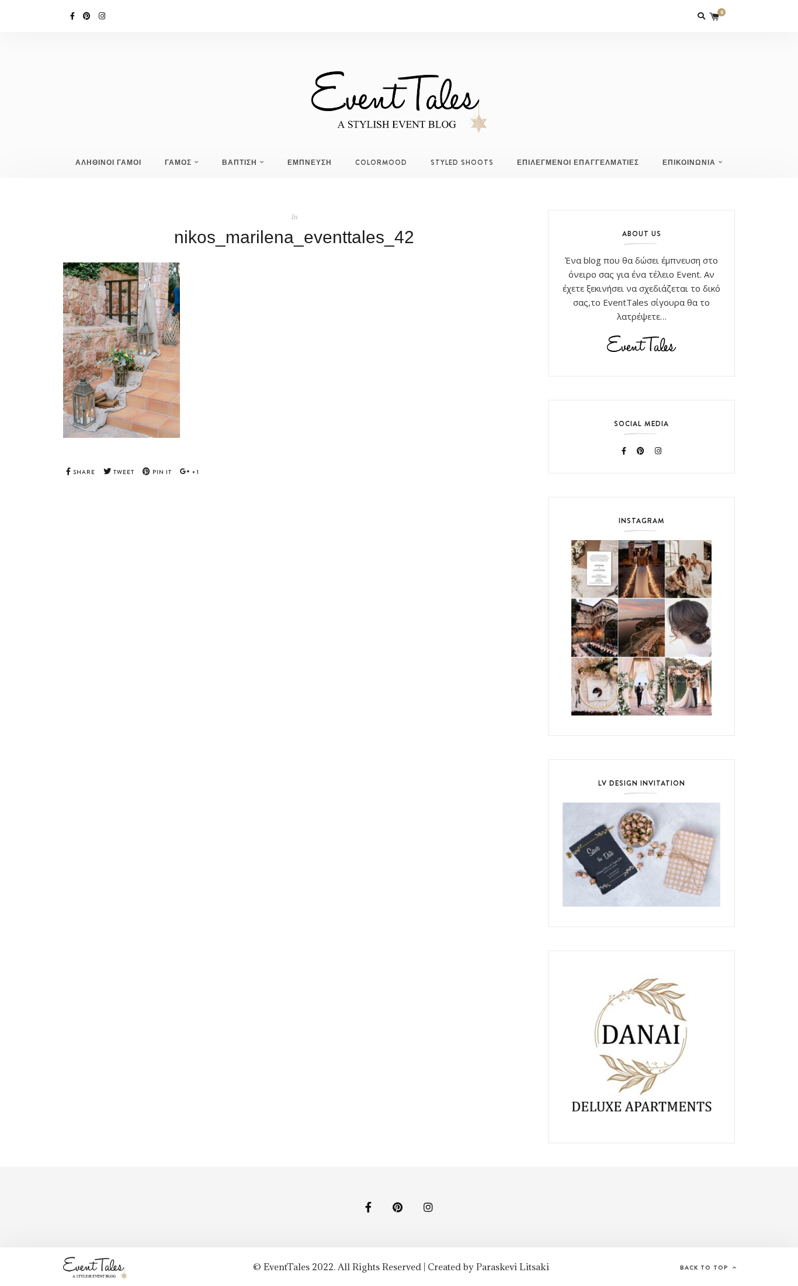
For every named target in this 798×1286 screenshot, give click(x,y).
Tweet (123, 472)
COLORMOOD (381, 162)
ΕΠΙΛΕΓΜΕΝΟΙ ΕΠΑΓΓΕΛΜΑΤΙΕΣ (578, 162)
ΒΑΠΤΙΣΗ (239, 162)
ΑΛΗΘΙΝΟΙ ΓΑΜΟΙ (108, 162)
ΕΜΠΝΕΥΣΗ (309, 162)
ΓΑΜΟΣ (178, 162)
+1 (194, 472)
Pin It (161, 472)
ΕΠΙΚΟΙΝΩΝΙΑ (689, 162)
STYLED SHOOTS (462, 162)
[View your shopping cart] (714, 16)
